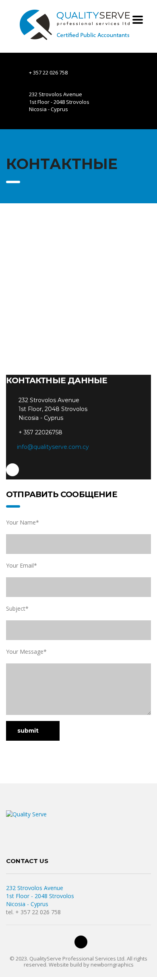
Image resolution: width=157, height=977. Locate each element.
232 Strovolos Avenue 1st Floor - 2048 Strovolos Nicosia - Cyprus (40, 896)
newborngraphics (112, 964)
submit (28, 730)
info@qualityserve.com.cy (53, 446)
